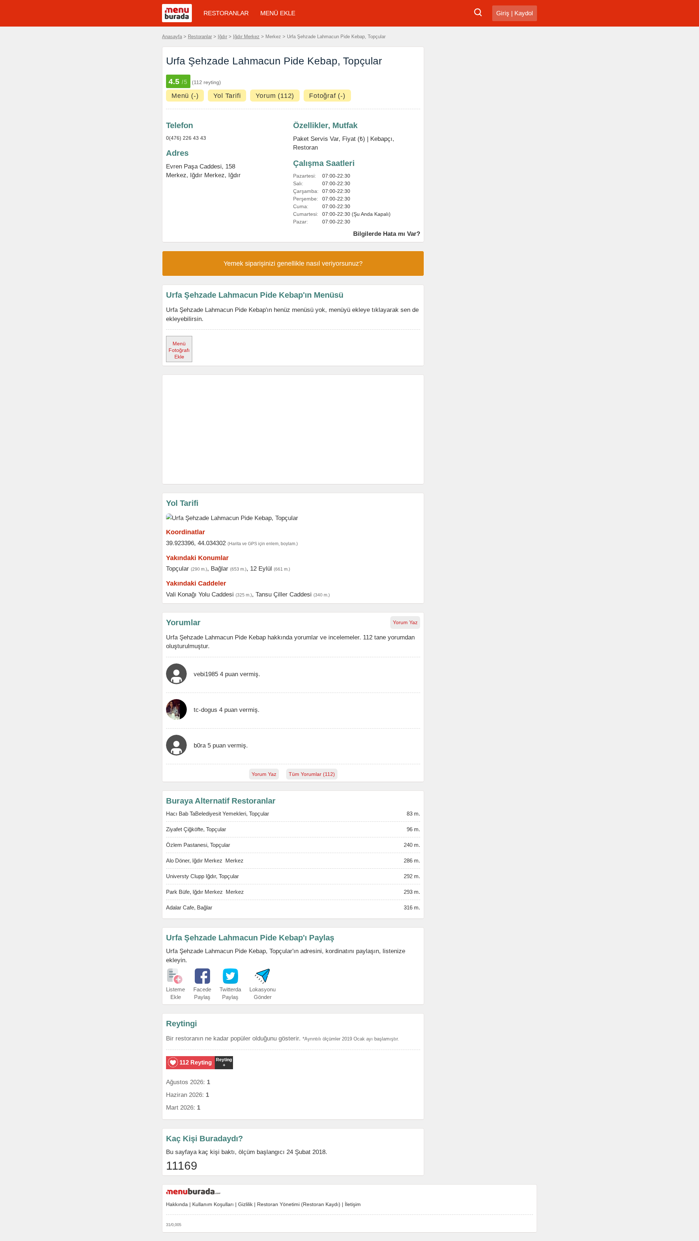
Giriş (502, 13)
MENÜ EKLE (277, 13)
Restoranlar (200, 36)
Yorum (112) (275, 95)
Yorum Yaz (405, 622)
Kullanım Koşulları (213, 1204)
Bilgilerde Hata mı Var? (386, 233)
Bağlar (219, 568)
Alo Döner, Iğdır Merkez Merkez (205, 860)
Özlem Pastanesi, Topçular (198, 845)
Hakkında (177, 1204)
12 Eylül (261, 568)
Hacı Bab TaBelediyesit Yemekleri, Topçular (217, 813)
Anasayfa (172, 36)
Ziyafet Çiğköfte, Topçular (196, 829)
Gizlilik (245, 1204)
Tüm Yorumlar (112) (312, 774)
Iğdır (222, 36)
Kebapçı (381, 138)
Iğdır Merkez (246, 36)
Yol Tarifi (227, 95)
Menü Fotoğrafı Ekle (179, 350)
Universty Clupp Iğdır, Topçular (202, 876)
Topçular (177, 568)
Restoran (305, 147)
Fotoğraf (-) (327, 95)
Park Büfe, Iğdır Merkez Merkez (205, 892)
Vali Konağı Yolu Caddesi (200, 594)
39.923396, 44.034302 (196, 543)
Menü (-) (184, 95)
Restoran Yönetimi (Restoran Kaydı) (298, 1204)
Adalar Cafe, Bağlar (189, 907)
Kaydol (523, 13)
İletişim (353, 1204)
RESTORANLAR (226, 13)
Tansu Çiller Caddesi (284, 594)
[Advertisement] (293, 429)
